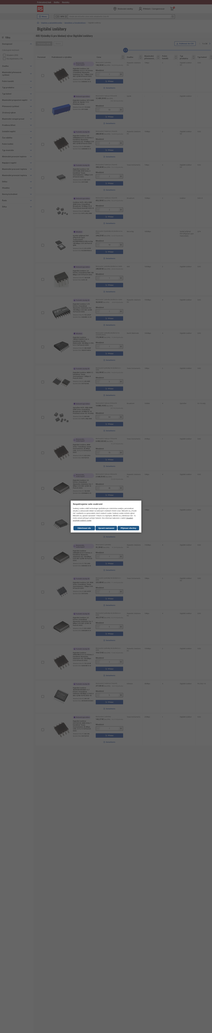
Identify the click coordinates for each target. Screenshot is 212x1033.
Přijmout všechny (128, 528)
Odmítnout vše (84, 528)
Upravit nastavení (106, 528)
